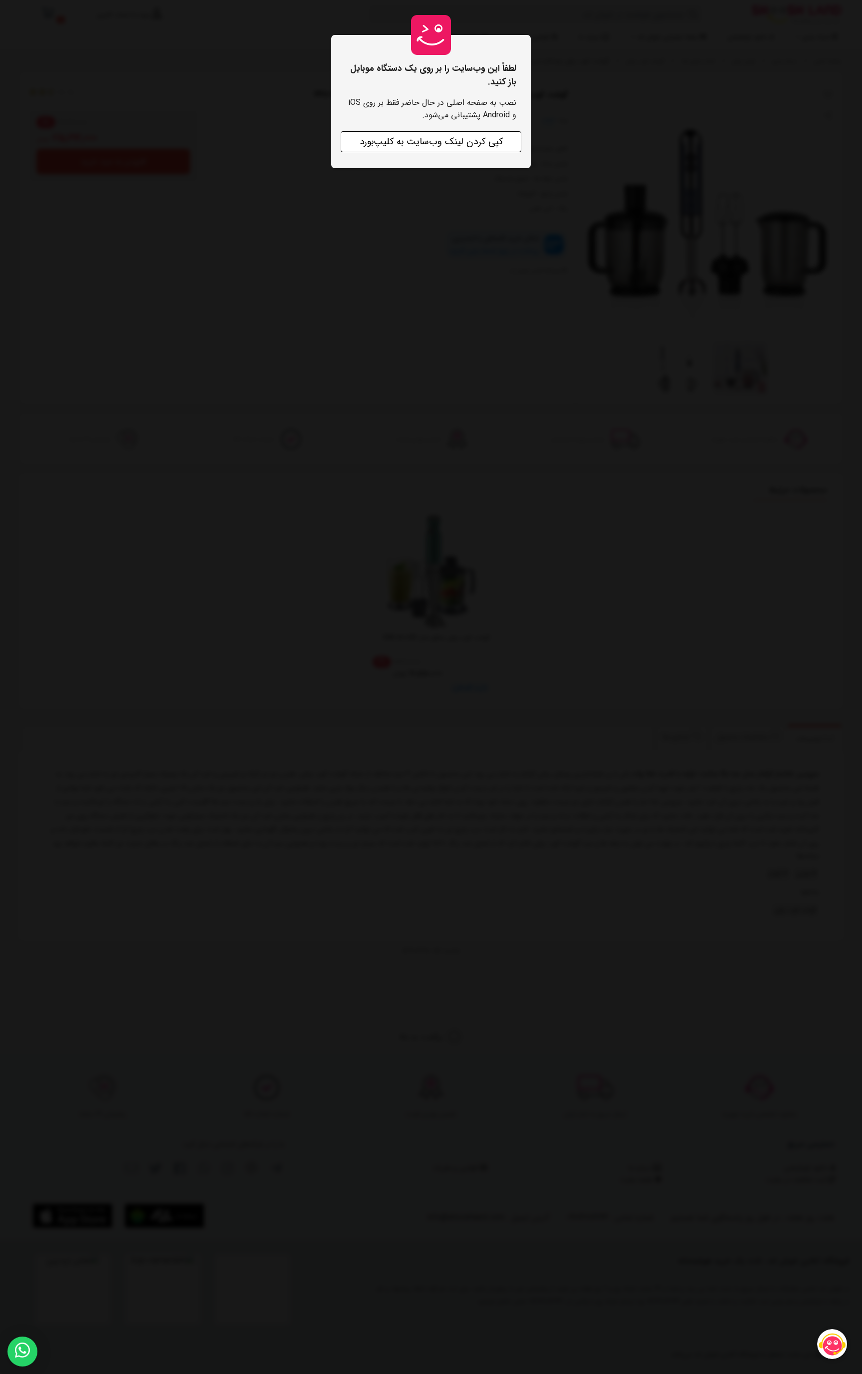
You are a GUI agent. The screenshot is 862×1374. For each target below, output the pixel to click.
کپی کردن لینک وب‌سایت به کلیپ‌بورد (431, 141)
